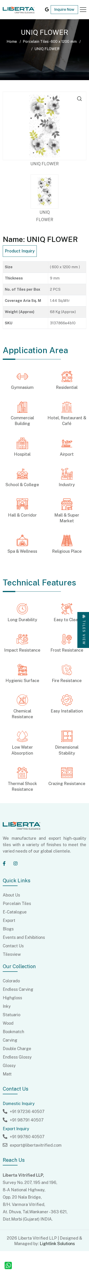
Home (12, 41)
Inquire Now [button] (64, 9)
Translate (37, 21)
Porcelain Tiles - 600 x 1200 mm (50, 41)
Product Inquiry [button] (20, 251)
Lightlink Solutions (57, 1243)
